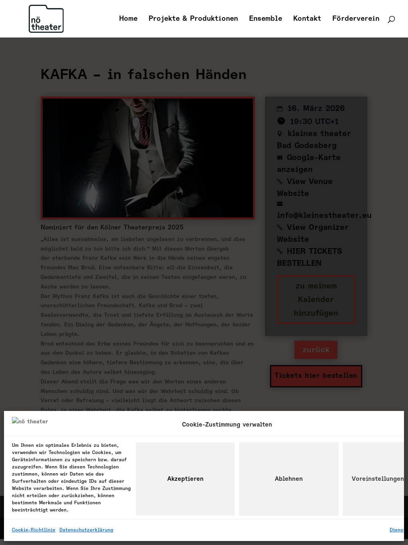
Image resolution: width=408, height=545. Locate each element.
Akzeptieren (185, 479)
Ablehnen (289, 479)
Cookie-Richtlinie (33, 530)
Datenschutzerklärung (86, 530)
